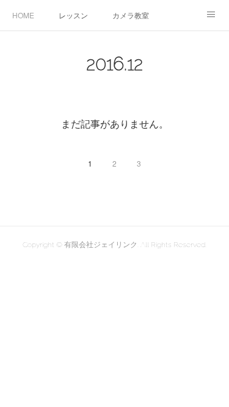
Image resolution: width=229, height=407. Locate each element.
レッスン (73, 15)
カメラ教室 (130, 15)
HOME (23, 15)
